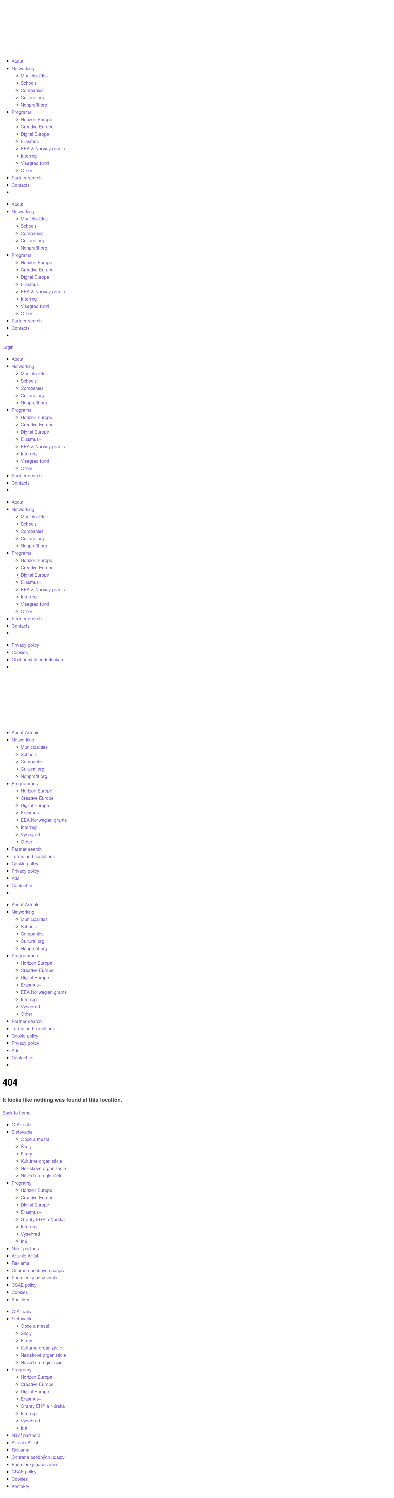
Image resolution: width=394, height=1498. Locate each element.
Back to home (17, 1112)
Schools (29, 82)
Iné (24, 1241)
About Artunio (25, 732)
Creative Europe (37, 126)
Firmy (26, 1153)
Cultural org (32, 768)
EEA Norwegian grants (44, 819)
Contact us (23, 885)
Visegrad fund (35, 163)
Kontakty (20, 1299)
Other (26, 170)
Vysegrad (30, 834)
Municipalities (34, 75)
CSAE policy (24, 1284)
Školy (26, 1146)
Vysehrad (30, 1233)
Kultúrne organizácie (41, 1161)
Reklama (20, 1263)
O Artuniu (21, 1124)
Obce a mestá (35, 1139)
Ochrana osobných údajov (38, 1270)
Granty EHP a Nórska (43, 1219)
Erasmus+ (31, 141)
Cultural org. (33, 97)
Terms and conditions (33, 856)
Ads (15, 878)
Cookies (20, 652)
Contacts (21, 184)
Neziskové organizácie (43, 1168)
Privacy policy (25, 645)
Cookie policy (25, 863)
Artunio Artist (25, 1255)
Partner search (27, 177)
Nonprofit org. (35, 104)
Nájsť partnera (26, 1248)
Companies (32, 90)
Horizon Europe (36, 119)
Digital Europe (35, 133)
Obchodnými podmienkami (38, 659)
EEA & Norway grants (43, 148)
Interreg (29, 155)
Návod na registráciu (41, 1175)
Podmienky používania (34, 1277)
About (17, 61)
